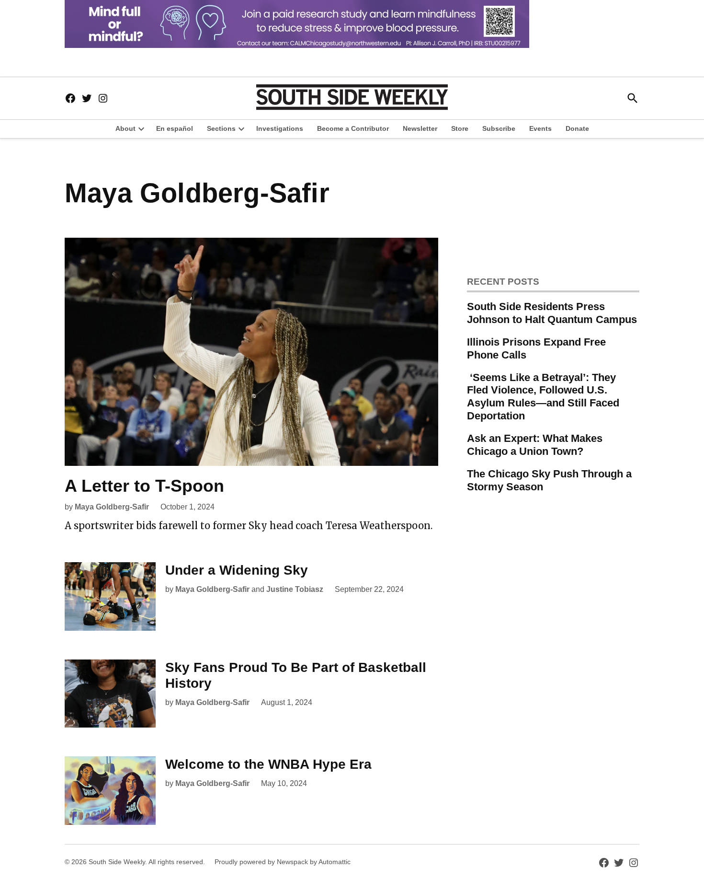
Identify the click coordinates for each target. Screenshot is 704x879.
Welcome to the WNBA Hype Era (268, 764)
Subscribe (498, 128)
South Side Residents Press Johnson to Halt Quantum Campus (552, 313)
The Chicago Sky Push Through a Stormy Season (549, 480)
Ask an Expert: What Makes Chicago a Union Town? (534, 444)
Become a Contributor (353, 128)
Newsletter (420, 128)
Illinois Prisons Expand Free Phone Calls (536, 348)
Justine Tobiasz (294, 589)
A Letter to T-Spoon (144, 486)
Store (459, 128)
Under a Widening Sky (236, 570)
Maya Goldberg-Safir (112, 507)
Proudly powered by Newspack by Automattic (283, 862)
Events (540, 128)
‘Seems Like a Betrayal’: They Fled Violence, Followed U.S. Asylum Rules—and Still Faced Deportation (543, 396)
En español (174, 128)
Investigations (279, 128)
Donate (577, 128)
